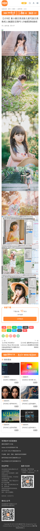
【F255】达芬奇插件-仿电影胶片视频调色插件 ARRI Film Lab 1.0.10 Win (29, 404)
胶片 (19, 330)
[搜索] (30, 3)
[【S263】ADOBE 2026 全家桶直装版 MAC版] (30, 368)
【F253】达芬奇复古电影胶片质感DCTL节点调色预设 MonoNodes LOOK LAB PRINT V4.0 (29, 428)
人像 (4, 327)
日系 (9, 330)
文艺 (4, 330)
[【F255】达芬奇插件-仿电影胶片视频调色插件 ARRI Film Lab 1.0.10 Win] (30, 392)
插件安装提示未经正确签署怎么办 (11, 457)
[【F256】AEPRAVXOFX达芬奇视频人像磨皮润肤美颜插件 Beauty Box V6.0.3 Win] (11, 392)
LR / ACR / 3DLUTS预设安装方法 (11, 451)
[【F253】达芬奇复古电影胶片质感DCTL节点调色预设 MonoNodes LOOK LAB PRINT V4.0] (30, 416)
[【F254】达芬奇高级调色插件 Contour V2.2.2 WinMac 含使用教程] (11, 416)
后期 (14, 327)
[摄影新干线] (5, 3)
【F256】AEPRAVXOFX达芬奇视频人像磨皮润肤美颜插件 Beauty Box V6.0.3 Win (10, 404)
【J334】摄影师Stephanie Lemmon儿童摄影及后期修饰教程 (29, 345)
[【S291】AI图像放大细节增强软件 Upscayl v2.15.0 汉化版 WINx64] (11, 368)
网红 (14, 330)
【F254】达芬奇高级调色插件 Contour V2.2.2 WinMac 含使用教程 (10, 428)
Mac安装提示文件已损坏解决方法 (11, 461)
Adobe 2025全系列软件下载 (10, 447)
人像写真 (6, 26)
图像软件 (6, 377)
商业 (19, 327)
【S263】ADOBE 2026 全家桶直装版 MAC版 (29, 380)
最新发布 (6, 401)
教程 (31, 327)
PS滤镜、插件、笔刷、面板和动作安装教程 (14, 454)
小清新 (25, 327)
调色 (25, 330)
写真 (9, 327)
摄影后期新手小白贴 (7, 444)
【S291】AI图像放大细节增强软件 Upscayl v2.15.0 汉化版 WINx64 (10, 380)
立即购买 (20, 319)
